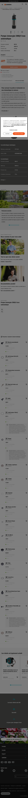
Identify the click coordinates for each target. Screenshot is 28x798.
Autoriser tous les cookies (19, 133)
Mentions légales (10, 126)
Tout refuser (7, 133)
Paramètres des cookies (13, 129)
